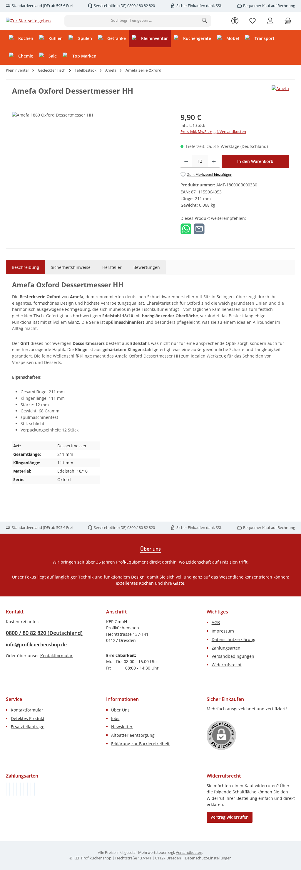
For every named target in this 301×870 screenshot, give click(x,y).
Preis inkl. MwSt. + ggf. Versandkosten (213, 131)
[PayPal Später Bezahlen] (20, 789)
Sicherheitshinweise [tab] (71, 267)
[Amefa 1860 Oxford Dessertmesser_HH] (90, 175)
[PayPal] (16, 789)
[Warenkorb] (287, 21)
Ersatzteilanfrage (27, 726)
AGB (216, 622)
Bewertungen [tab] (146, 267)
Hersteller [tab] (112, 267)
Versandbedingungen (233, 656)
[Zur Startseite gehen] (28, 20)
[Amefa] (280, 92)
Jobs (115, 718)
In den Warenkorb (255, 161)
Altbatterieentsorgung (133, 735)
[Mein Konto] (270, 21)
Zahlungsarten (226, 648)
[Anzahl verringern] (186, 161)
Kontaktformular (56, 655)
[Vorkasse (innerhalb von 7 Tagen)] (9, 789)
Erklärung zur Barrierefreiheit (140, 743)
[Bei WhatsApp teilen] (186, 228)
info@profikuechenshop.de (36, 644)
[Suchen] (204, 21)
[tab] (25, 267)
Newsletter (122, 726)
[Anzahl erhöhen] (214, 161)
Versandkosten (189, 852)
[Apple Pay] (27, 789)
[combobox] (131, 21)
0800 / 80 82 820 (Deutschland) (44, 632)
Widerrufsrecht (227, 664)
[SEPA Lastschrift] (34, 789)
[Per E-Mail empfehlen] (199, 228)
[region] (90, 175)
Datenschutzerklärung (233, 639)
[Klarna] (13, 789)
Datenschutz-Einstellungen (208, 858)
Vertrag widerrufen (229, 817)
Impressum (223, 631)
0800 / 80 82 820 (140, 5)
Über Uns (120, 710)
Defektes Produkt (27, 718)
